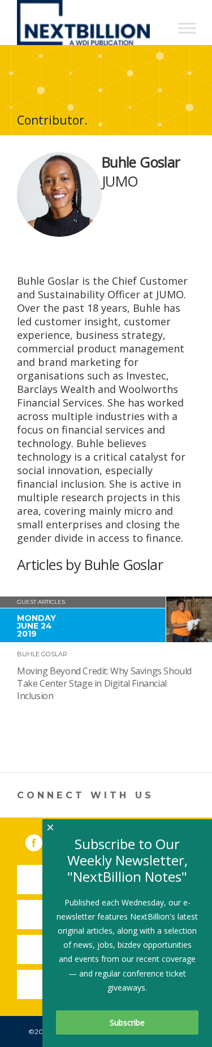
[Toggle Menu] (187, 28)
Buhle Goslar (42, 654)
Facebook (41, 841)
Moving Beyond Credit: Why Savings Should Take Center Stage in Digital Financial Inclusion (104, 683)
